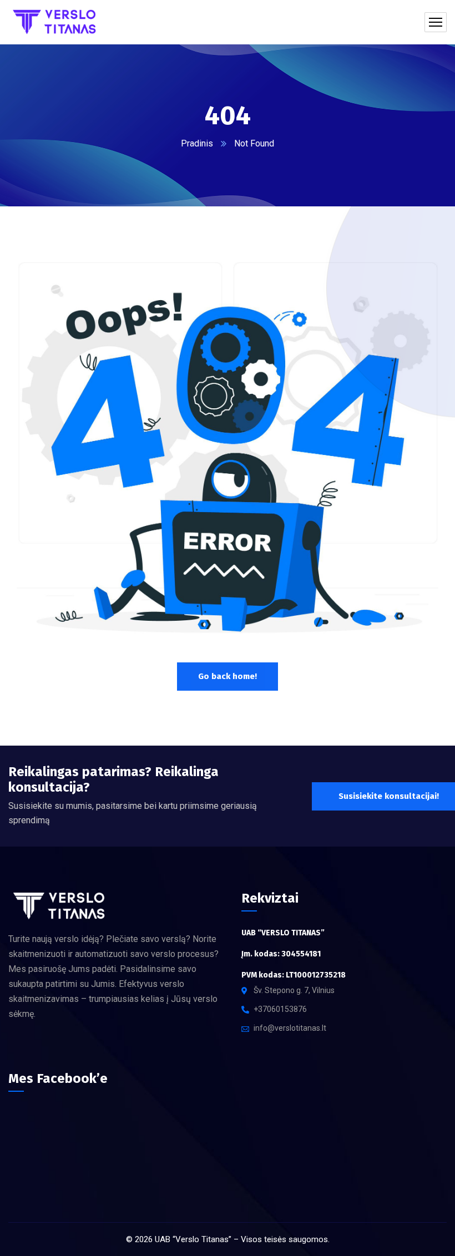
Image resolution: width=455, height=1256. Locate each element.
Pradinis (197, 143)
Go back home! (227, 676)
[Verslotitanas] (57, 22)
